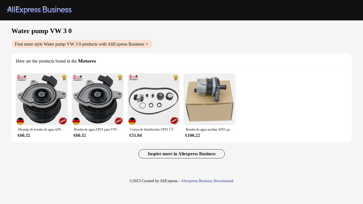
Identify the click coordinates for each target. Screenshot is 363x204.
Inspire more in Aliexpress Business (182, 153)
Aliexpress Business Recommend (207, 181)
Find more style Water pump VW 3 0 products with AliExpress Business (79, 44)
